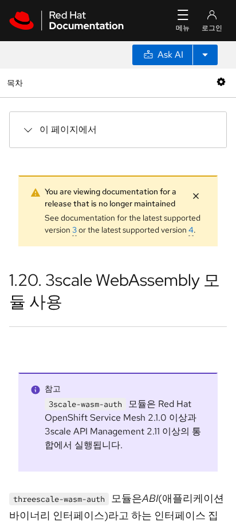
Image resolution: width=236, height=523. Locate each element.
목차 (16, 82)
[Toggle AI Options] (205, 55)
